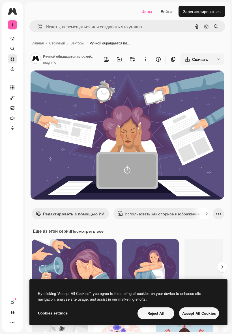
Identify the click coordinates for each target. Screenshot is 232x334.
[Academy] (12, 312)
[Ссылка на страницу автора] (36, 59)
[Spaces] (12, 97)
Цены (146, 11)
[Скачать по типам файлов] (218, 59)
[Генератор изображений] (12, 107)
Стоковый (57, 42)
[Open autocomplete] (37, 26)
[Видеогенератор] (12, 118)
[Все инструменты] (12, 87)
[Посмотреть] (12, 69)
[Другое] (12, 322)
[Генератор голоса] (12, 128)
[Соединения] (12, 302)
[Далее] (206, 213)
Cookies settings (53, 313)
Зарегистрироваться (202, 11)
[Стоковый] (12, 58)
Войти (166, 11)
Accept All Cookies (199, 313)
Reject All (155, 313)
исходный (68, 81)
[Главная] (12, 38)
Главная (37, 42)
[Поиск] (12, 48)
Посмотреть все (87, 231)
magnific (49, 62)
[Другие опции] (145, 59)
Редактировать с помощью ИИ (73, 214)
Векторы (77, 42)
